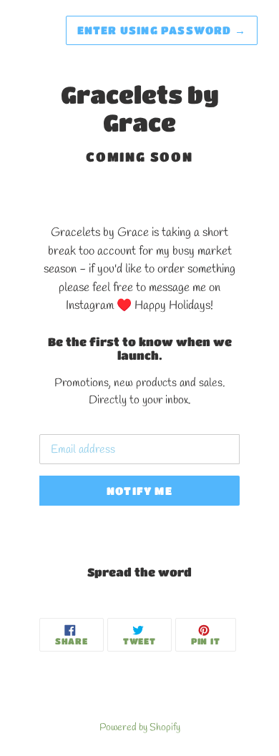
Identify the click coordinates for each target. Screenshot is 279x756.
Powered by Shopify (139, 727)
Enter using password (161, 30)
